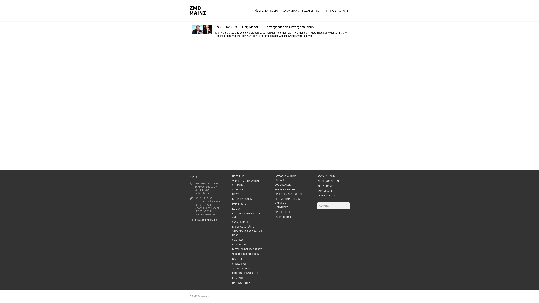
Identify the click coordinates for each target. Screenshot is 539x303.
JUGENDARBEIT (284, 184)
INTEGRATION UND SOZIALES (285, 178)
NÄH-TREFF (281, 207)
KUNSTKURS (239, 244)
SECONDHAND (240, 221)
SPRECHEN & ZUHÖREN (245, 254)
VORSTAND (238, 189)
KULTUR (236, 208)
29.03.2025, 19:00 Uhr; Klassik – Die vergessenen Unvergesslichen (264, 27)
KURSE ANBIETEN (285, 189)
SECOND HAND (326, 176)
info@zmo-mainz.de (206, 219)
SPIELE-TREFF (240, 263)
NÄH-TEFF (238, 258)
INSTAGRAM (324, 186)
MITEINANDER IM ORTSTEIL (248, 249)
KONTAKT (237, 278)
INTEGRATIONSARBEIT (245, 273)
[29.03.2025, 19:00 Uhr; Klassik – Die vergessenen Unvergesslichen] (202, 29)
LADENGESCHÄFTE (243, 226)
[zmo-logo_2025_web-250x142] (197, 10)
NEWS (235, 194)
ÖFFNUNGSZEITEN (328, 181)
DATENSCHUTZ (241, 282)
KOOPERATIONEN (242, 199)
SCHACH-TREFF (241, 268)
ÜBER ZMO (238, 176)
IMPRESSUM (239, 204)
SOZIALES (238, 239)
